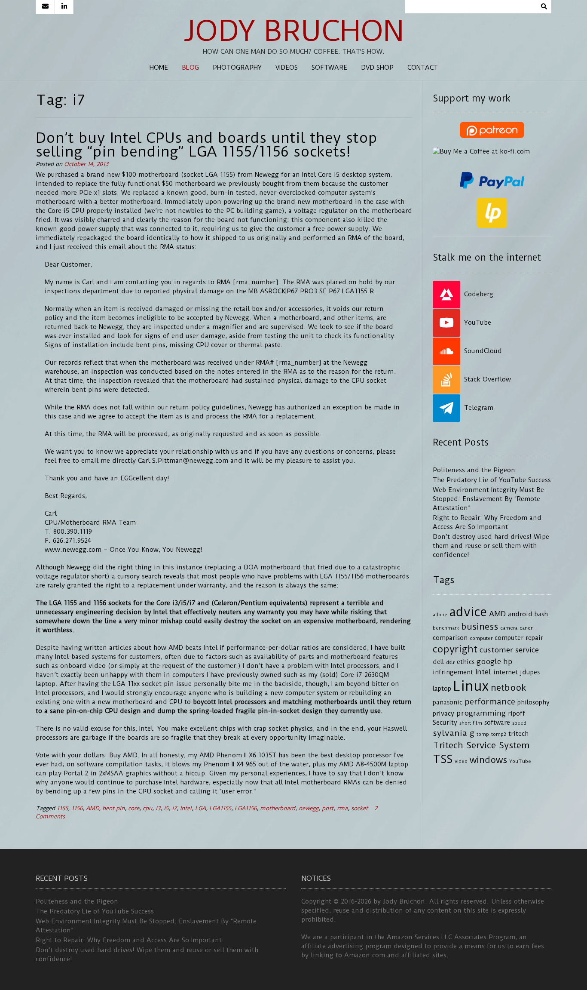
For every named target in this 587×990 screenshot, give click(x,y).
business (479, 626)
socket (359, 808)
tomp (483, 734)
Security (445, 722)
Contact (422, 67)
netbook (508, 688)
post (327, 808)
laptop (442, 688)
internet (505, 672)
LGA (200, 808)
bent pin (113, 808)
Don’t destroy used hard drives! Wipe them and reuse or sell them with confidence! (491, 546)
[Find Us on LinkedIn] (64, 7)
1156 (77, 808)
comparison (450, 638)
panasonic (447, 702)
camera (508, 628)
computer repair (519, 638)
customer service (509, 650)
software (497, 722)
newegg (308, 808)
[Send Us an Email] (45, 7)
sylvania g (453, 733)
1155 (62, 808)
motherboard (277, 808)
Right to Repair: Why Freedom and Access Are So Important (129, 940)
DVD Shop (377, 67)
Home (159, 67)
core (133, 808)
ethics (465, 662)
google (489, 661)
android (520, 614)
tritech (518, 734)
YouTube (520, 761)
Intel (186, 808)
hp (508, 661)
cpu (147, 808)
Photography (237, 67)
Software (329, 67)
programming (481, 713)
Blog (190, 67)
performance (490, 702)
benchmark (446, 628)
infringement (453, 672)
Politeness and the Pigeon (474, 470)
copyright (455, 649)
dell (438, 662)
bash (541, 614)
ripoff (516, 713)
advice (468, 612)
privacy (443, 713)
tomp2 (498, 734)
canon (527, 628)
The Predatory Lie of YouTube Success (492, 480)
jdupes (530, 672)
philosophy (533, 702)
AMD (92, 808)
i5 (166, 808)
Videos (286, 67)
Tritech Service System (481, 745)
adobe (440, 615)
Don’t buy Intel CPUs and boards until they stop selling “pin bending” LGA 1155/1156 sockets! (206, 144)
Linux (471, 686)
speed (519, 723)
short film (470, 723)
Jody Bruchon (293, 31)
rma (342, 808)
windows (488, 760)
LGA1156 (246, 808)
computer (481, 638)
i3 (158, 808)
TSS (442, 759)
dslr (450, 662)
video (461, 761)
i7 (174, 808)
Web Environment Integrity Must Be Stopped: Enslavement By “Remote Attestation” (488, 499)
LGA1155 (220, 808)
